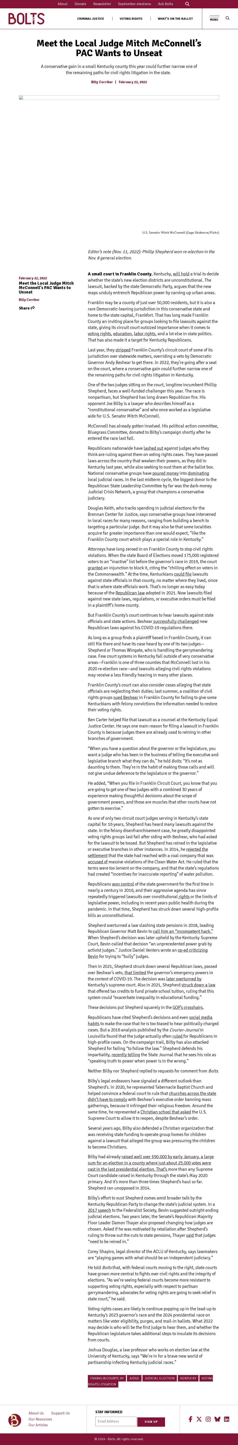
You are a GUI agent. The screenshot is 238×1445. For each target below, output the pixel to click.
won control (123, 884)
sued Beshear (125, 697)
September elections (134, 4)
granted (95, 568)
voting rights (99, 334)
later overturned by (184, 979)
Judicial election (160, 1378)
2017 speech (99, 1210)
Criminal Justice (90, 19)
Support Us (60, 1413)
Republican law (130, 593)
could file (183, 574)
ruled (177, 1036)
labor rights (144, 334)
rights (184, 897)
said (190, 1235)
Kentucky (188, 1378)
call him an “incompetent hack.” (183, 931)
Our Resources (40, 1419)
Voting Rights (131, 19)
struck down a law (198, 985)
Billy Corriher (102, 82)
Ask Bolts (165, 4)
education (122, 334)
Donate (80, 4)
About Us (36, 1413)
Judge (134, 1378)
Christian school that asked (166, 1112)
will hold (181, 274)
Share (25, 308)
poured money (165, 473)
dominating (198, 473)
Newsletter (102, 4)
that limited (135, 973)
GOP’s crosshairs (188, 1007)
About (63, 4)
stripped (123, 350)
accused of (98, 862)
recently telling (126, 1055)
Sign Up (151, 1422)
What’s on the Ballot (175, 19)
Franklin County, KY (107, 1378)
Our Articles (38, 1425)
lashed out (153, 448)
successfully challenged (175, 621)
